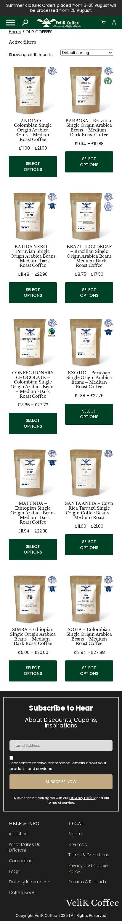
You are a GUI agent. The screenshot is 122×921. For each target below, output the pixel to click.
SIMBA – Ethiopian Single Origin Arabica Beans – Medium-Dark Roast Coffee (33, 636)
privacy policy (82, 797)
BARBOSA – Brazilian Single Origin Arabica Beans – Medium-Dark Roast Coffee (89, 128)
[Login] (114, 22)
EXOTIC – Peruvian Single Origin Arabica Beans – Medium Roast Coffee (89, 380)
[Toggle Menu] (10, 22)
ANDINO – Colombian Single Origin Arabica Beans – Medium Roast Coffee (33, 130)
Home (15, 32)
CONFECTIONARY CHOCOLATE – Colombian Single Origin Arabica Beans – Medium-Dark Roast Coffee (32, 385)
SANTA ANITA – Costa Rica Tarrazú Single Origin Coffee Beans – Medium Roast (89, 510)
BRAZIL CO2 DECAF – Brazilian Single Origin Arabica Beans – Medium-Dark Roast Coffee (89, 256)
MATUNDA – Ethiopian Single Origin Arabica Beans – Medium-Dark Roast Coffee (32, 513)
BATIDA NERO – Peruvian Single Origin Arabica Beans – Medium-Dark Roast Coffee (32, 256)
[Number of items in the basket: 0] (103, 22)
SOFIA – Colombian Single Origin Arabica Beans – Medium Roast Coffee (89, 636)
